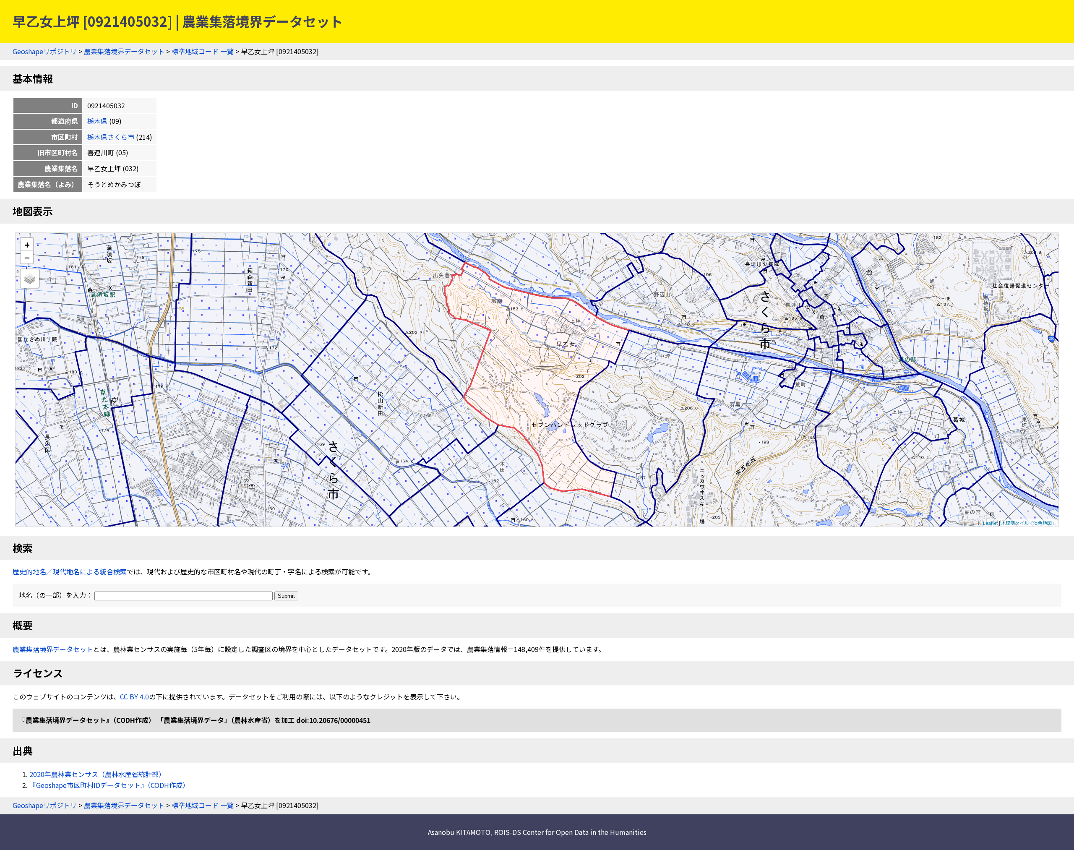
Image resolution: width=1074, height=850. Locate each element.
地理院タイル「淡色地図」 (1028, 522)
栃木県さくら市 (110, 137)
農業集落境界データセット (124, 51)
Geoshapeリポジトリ (45, 51)
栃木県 (97, 121)
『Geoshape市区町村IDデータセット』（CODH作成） (109, 785)
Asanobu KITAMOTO (459, 832)
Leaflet (990, 522)
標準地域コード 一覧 (203, 51)
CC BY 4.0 (134, 696)
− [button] (27, 257)
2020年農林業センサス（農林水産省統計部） (97, 774)
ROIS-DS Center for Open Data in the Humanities (570, 832)
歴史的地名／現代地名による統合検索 (70, 571)
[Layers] (30, 278)
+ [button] (27, 244)
